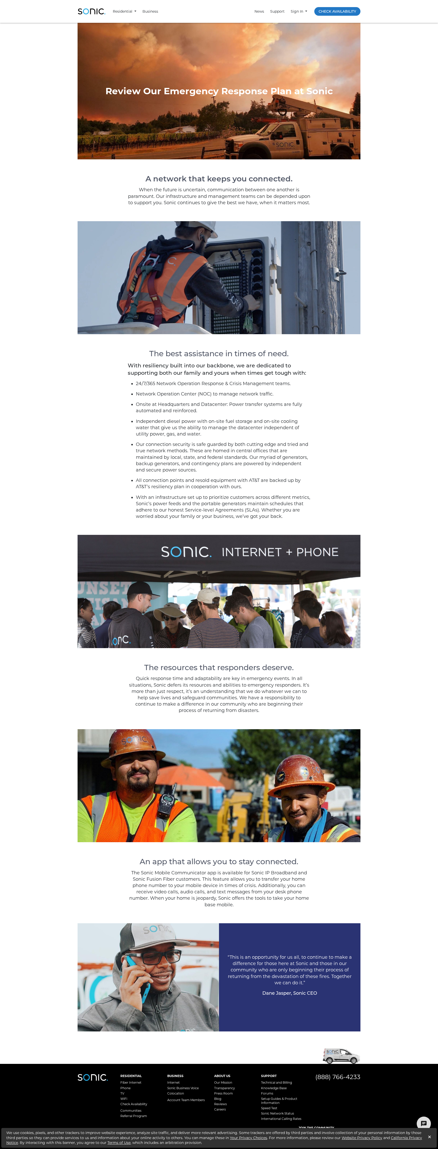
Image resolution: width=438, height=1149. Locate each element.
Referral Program (133, 1116)
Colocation (175, 1093)
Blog (217, 1099)
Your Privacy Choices (248, 1138)
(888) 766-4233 (337, 1077)
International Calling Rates (281, 1119)
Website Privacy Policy (362, 1138)
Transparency (224, 1088)
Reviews (220, 1104)
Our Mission (223, 1082)
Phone (125, 1088)
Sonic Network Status (277, 1113)
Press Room (223, 1093)
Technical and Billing (276, 1082)
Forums (267, 1093)
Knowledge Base (274, 1088)
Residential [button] (123, 11)
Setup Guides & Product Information (279, 1101)
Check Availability (337, 11)
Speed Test (269, 1108)
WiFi (123, 1099)
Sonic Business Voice (183, 1088)
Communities (130, 1111)
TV (122, 1093)
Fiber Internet (130, 1082)
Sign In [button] (297, 11)
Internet (173, 1082)
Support (277, 11)
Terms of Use (119, 1142)
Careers (220, 1109)
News (259, 11)
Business (150, 11)
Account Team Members (186, 1100)
